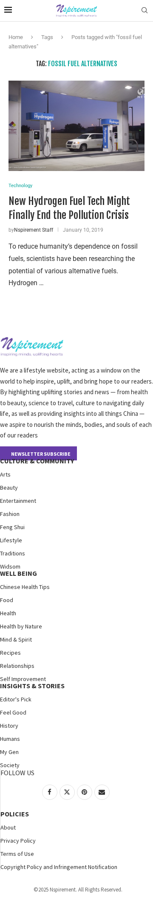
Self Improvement (23, 679)
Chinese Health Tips (25, 587)
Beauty (9, 488)
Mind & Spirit (16, 639)
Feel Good (13, 712)
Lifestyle (11, 540)
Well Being (18, 573)
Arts (5, 474)
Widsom (10, 566)
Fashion (10, 514)
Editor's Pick (15, 699)
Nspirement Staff (33, 230)
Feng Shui (12, 527)
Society (10, 765)
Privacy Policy (18, 841)
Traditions (12, 553)
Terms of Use (17, 854)
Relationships (17, 666)
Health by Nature (21, 626)
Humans (10, 739)
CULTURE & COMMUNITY (37, 460)
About (8, 827)
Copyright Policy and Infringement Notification (58, 867)
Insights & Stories (32, 685)
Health (8, 613)
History (9, 726)
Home (15, 37)
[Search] (144, 10)
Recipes (10, 653)
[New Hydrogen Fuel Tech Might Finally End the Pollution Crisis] (76, 126)
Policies (14, 813)
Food (6, 600)
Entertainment (18, 501)
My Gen (9, 752)
